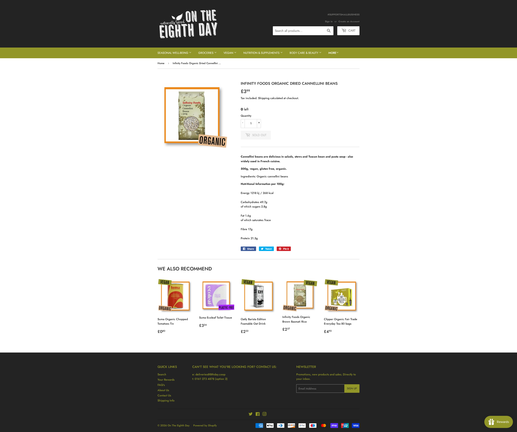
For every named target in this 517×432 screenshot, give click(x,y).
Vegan (229, 53)
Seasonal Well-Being (173, 53)
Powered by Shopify (205, 425)
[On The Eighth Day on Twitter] (251, 415)
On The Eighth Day (178, 425)
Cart (351, 30)
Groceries (206, 53)
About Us (163, 390)
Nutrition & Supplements (261, 53)
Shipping (263, 98)
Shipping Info (166, 400)
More (332, 53)
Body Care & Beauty (304, 53)
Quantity (246, 116)
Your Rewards (166, 380)
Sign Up (352, 388)
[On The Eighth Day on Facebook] (257, 415)
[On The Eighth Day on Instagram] (265, 415)
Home (161, 63)
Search (162, 374)
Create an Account (348, 21)
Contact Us (164, 395)
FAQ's (161, 385)
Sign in (329, 21)
